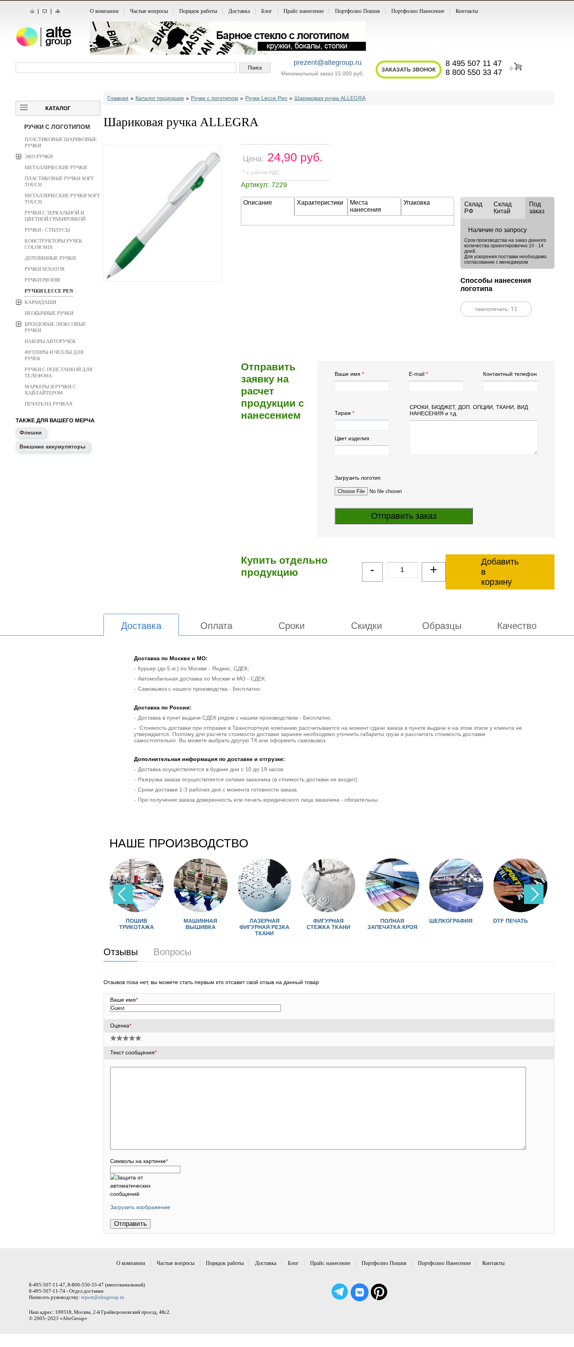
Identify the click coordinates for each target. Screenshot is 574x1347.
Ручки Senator (45, 269)
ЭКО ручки (39, 156)
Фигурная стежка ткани (328, 924)
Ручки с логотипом (57, 126)
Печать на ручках (49, 404)
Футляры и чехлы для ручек (54, 355)
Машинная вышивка (200, 924)
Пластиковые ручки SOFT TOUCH (59, 181)
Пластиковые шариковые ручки (61, 142)
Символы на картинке (139, 1161)
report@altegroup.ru (102, 1297)
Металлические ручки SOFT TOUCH (62, 199)
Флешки (31, 432)
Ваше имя (347, 374)
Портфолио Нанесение (417, 11)
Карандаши (40, 302)
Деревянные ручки (50, 258)
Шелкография (450, 921)
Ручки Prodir (43, 280)
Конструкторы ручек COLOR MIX (53, 244)
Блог (266, 11)
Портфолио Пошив (357, 11)
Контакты (467, 11)
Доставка (239, 11)
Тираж (343, 413)
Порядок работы (198, 11)
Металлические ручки (56, 167)
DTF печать (510, 921)
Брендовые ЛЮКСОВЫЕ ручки (55, 327)
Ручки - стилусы (47, 230)
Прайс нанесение (303, 11)
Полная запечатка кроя (392, 924)
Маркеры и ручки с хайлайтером (50, 390)
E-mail (416, 374)
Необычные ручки (49, 313)
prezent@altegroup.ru (328, 62)
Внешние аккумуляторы (53, 446)
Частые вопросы (149, 11)
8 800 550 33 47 (474, 72)
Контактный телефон (510, 374)
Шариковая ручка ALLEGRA (329, 98)
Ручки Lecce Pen (49, 291)
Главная (117, 98)
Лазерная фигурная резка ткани (264, 927)
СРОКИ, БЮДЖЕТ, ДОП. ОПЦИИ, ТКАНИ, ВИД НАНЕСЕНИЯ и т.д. (469, 410)
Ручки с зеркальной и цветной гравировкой (55, 216)
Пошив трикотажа (136, 924)
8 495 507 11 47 (474, 63)
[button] (534, 894)
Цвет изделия (352, 438)
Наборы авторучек (50, 341)
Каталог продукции (159, 98)
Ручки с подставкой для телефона (59, 372)
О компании (104, 11)
